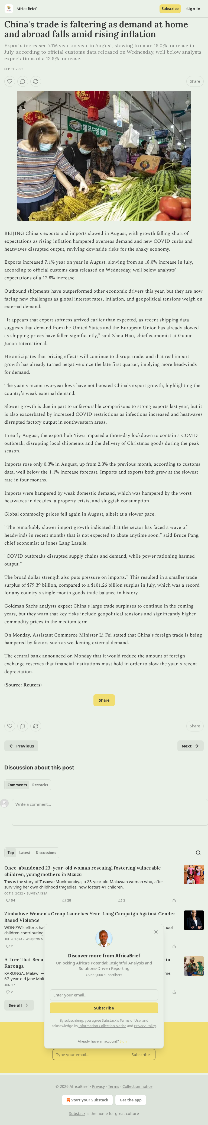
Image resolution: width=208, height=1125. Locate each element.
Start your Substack (89, 1099)
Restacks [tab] (40, 784)
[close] (156, 932)
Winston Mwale (39, 939)
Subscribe (170, 8)
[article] (104, 884)
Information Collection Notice (102, 1025)
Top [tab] (11, 852)
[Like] (9, 81)
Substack (77, 1113)
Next (187, 746)
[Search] (198, 852)
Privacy (98, 1086)
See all (15, 1005)
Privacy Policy (145, 1025)
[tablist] (27, 784)
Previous (25, 746)
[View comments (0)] (22, 81)
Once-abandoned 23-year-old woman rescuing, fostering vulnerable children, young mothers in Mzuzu (82, 871)
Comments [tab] (17, 784)
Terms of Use (130, 1020)
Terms (113, 1086)
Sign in (193, 8)
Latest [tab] (24, 852)
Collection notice (137, 1086)
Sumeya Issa (37, 893)
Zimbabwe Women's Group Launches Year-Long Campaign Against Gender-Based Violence (91, 917)
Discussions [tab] (46, 852)
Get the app (131, 1099)
